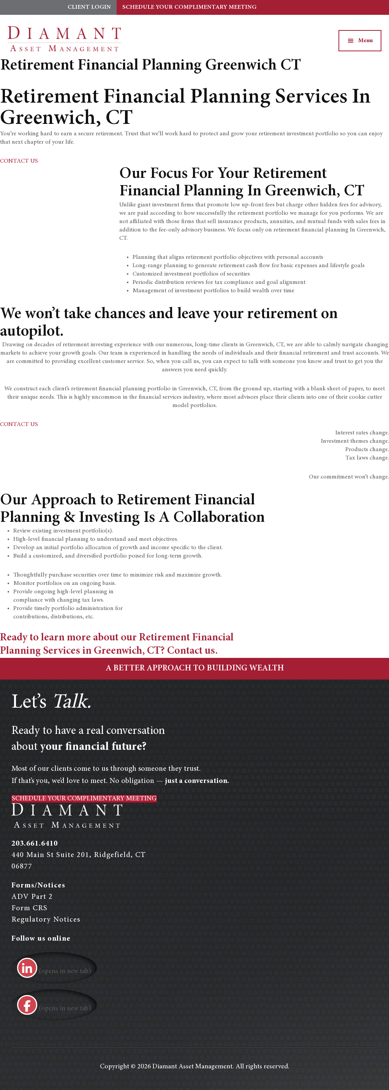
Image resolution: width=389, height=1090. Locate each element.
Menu (365, 41)
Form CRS (29, 908)
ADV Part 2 (32, 897)
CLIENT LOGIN (89, 7)
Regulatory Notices (45, 920)
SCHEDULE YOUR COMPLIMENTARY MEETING (189, 7)
